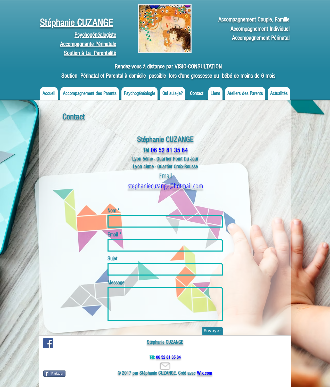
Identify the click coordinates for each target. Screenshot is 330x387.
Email (113, 235)
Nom (112, 211)
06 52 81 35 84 (169, 150)
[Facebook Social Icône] (48, 343)
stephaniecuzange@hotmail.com (165, 185)
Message (116, 283)
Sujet (112, 259)
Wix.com (204, 373)
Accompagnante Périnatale (88, 44)
